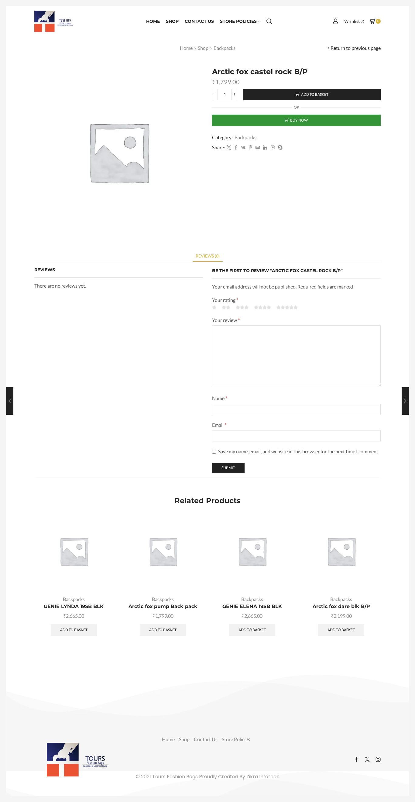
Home (153, 21)
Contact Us (199, 21)
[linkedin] (265, 147)
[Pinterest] (250, 147)
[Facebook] (236, 147)
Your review (226, 320)
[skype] (279, 147)
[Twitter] (228, 147)
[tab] (208, 256)
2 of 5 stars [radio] (226, 307)
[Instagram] (378, 759)
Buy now (299, 120)
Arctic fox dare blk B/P (341, 606)
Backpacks (224, 48)
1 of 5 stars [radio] (214, 307)
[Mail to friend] (257, 147)
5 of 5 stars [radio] (287, 307)
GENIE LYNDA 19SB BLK (74, 606)
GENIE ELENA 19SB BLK (252, 606)
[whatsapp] (272, 147)
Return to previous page (356, 48)
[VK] (243, 147)
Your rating (225, 300)
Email (219, 425)
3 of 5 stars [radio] (242, 307)
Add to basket (314, 94)
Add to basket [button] (101, 578)
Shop (172, 21)
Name (219, 398)
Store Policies (238, 21)
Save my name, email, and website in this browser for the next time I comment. (298, 451)
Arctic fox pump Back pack (163, 606)
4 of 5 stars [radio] (262, 307)
